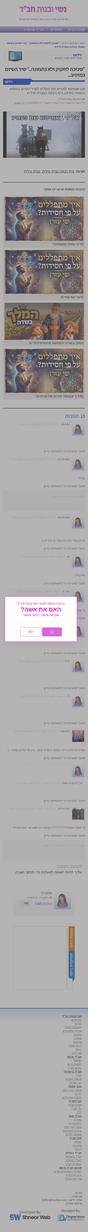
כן (52, 632)
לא (31, 632)
